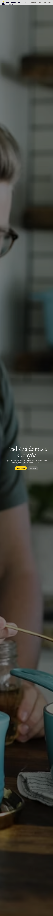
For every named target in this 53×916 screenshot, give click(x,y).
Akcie (44, 2)
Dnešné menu (21, 468)
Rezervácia (33, 468)
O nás (39, 2)
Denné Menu (33, 2)
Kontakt (49, 2)
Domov (26, 2)
